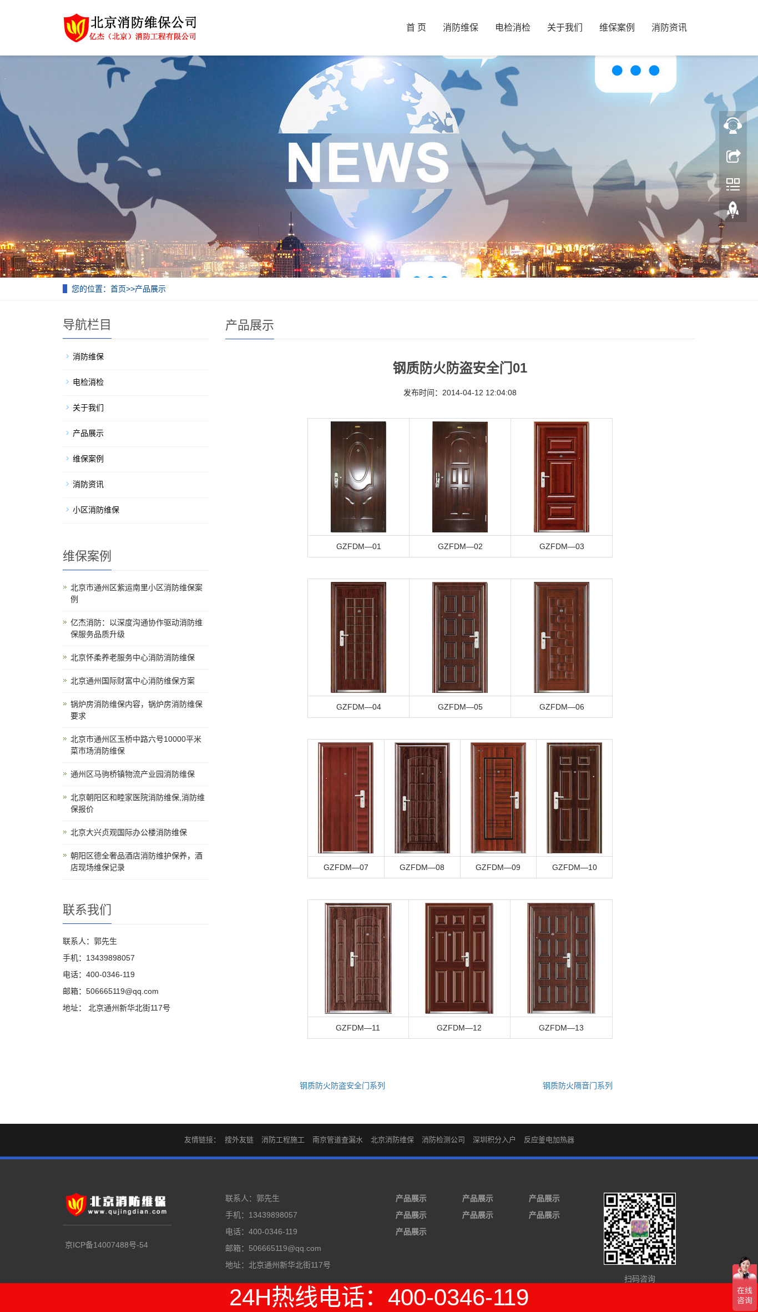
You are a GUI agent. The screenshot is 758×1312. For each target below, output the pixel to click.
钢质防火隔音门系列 (578, 1085)
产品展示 (150, 288)
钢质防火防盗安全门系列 (342, 1085)
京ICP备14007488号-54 (106, 1244)
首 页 (416, 27)
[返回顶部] (733, 213)
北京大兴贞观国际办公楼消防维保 (128, 832)
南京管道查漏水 (337, 1139)
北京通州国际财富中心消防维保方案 (132, 680)
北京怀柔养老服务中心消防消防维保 (132, 657)
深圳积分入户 (494, 1139)
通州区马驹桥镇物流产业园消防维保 (132, 774)
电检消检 (512, 27)
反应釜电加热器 (549, 1139)
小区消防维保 (96, 509)
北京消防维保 (392, 1139)
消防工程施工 (283, 1139)
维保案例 (617, 27)
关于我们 (565, 27)
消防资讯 (669, 27)
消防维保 (460, 27)
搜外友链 (239, 1139)
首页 (118, 288)
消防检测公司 (443, 1139)
